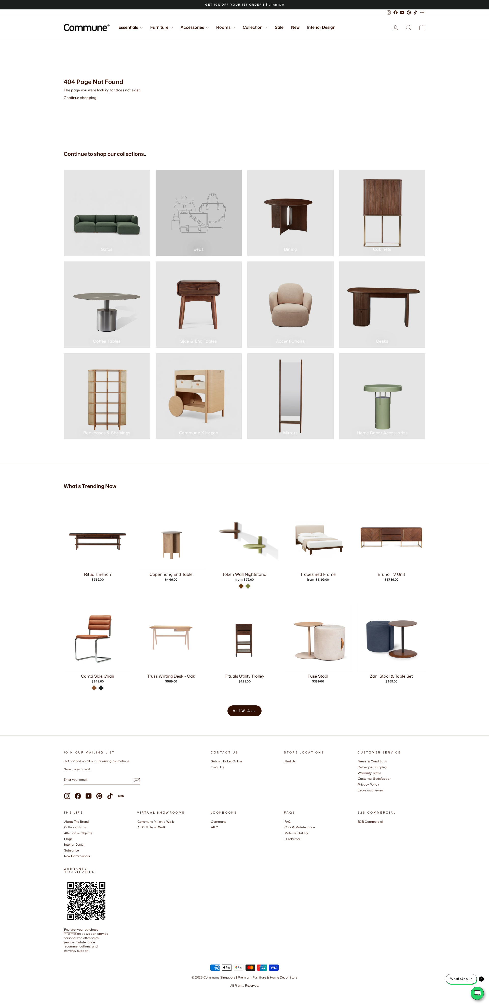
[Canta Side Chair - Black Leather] (101, 688)
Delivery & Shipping (372, 767)
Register (70, 929)
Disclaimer (292, 839)
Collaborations (75, 827)
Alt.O (214, 827)
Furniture (159, 27)
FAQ (287, 821)
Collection (253, 27)
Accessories (193, 27)
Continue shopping (80, 97)
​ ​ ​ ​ (285, 844)
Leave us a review (370, 790)
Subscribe (71, 850)
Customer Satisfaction (374, 778)
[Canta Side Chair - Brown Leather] (94, 688)
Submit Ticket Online (226, 761)
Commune (218, 821)
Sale (279, 27)
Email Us (217, 767)
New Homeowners (77, 856)
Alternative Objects (78, 833)
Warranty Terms (369, 773)
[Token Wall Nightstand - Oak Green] (248, 586)
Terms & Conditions (372, 761)
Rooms (223, 27)
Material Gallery (296, 833)
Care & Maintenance (299, 827)
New (295, 27)
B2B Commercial (370, 821)
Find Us (290, 761)
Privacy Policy (368, 784)
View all (244, 710)
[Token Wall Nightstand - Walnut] (241, 586)
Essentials (128, 27)
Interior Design (321, 27)
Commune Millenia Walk (156, 821)
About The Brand (76, 821)
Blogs (68, 839)
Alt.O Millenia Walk (152, 827)
